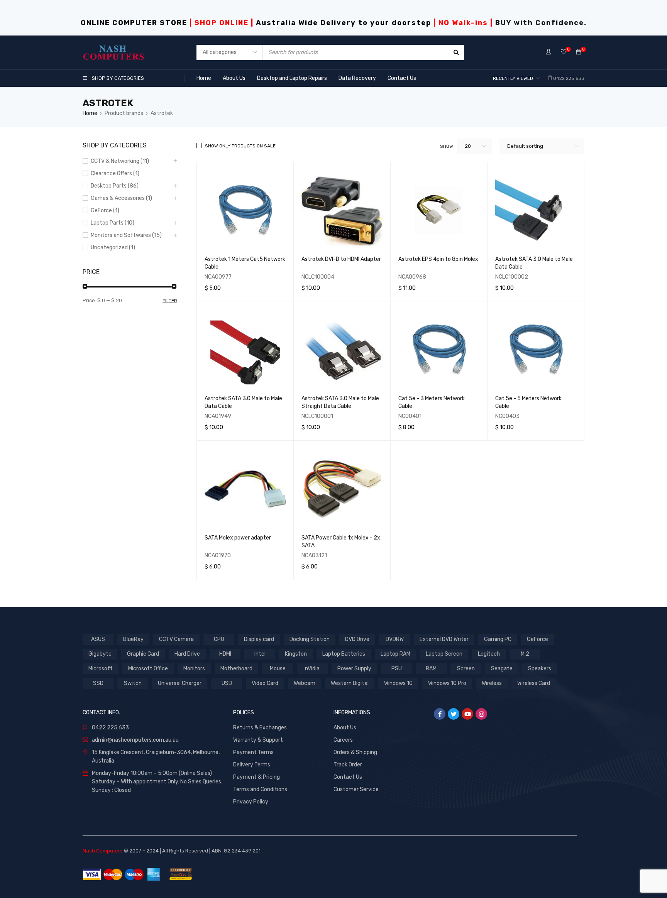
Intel (260, 654)
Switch (133, 683)
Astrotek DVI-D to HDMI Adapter (341, 259)
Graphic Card (143, 654)
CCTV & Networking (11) (120, 161)
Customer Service (356, 789)
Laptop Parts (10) (112, 223)
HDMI (225, 654)
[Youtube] (467, 714)
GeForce (537, 639)
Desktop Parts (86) (115, 186)
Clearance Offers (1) (115, 173)
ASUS (98, 639)
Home (90, 113)
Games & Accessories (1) (121, 198)
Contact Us (348, 777)
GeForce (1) (105, 210)
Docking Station (309, 639)
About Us (345, 727)
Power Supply (354, 668)
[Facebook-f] (439, 714)
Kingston (296, 654)
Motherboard (236, 668)
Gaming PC (497, 639)
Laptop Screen (444, 654)
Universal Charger (179, 683)
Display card (259, 639)
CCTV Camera (176, 639)
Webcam (304, 683)
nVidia (312, 668)
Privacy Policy (250, 801)
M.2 (525, 654)
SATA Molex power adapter (238, 537)
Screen (466, 668)
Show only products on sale (240, 146)
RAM (431, 668)
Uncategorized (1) (113, 247)
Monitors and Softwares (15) (126, 235)
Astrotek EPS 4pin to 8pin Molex (438, 259)
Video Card (265, 683)
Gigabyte (100, 654)
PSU (396, 668)
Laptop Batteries (343, 654)
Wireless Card (533, 683)
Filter (170, 300)
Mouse (278, 668)
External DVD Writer (444, 639)
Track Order (348, 764)
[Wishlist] (563, 52)
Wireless (492, 683)
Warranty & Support (258, 740)
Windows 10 (398, 683)
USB (227, 683)
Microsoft (100, 668)
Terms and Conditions (260, 789)
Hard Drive (187, 654)
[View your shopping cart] (578, 52)
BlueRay (133, 639)
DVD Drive (357, 639)
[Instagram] (481, 714)
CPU (219, 639)
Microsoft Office (148, 668)
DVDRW (395, 639)
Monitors (194, 668)
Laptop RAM (395, 654)
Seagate (502, 668)
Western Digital (350, 683)
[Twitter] (453, 714)
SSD (98, 683)
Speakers (539, 668)
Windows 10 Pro (447, 683)
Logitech (489, 654)
